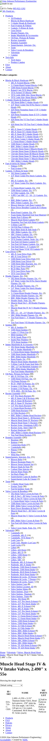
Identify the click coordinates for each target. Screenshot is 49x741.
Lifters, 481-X (17, 552)
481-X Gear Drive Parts (21, 254)
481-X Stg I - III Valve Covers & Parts (27, 496)
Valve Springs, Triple (20, 596)
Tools (13, 47)
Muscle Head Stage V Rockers (24, 423)
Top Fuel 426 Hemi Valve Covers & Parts (29, 523)
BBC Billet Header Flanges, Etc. (25, 298)
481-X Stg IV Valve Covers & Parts (26, 498)
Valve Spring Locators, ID (22, 587)
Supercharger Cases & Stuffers (24, 476)
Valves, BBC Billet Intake (22, 633)
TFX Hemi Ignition (19, 342)
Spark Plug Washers (19, 339)
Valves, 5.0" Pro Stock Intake (23, 613)
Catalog (14, 55)
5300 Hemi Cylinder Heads (23, 144)
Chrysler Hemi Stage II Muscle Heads (27, 151)
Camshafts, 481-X (19, 535)
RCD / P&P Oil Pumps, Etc (23, 384)
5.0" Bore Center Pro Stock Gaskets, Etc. (28, 183)
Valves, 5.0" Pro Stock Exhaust (24, 611)
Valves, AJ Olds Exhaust (21, 626)
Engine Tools (16, 486)
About (8, 67)
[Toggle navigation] (1, 6)
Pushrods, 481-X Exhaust (22, 562)
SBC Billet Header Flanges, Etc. (25, 315)
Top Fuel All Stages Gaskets (23, 242)
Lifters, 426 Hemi (18, 550)
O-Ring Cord (16, 225)
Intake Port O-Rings (19, 217)
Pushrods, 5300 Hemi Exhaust (24, 567)
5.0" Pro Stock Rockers (21, 406)
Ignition (8, 325)
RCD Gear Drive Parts (20, 266)
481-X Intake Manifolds (21, 349)
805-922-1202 (19, 8)
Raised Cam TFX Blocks (22, 90)
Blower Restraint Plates (21, 462)
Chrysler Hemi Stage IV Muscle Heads (28, 156)
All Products (16, 18)
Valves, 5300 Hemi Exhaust (23, 621)
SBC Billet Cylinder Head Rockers (26, 432)
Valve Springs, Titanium (21, 594)
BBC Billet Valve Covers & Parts (25, 506)
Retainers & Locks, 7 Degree (23, 579)
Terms (8, 728)
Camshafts (15, 533)
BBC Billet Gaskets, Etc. (21, 200)
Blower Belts (16, 459)
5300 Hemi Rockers (19, 410)
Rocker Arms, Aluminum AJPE (24, 425)
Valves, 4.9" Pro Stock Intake (23, 604)
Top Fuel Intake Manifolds (22, 371)
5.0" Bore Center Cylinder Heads (25, 139)
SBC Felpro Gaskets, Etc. (22, 234)
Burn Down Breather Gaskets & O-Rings (29, 207)
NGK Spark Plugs (19, 337)
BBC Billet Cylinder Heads (23, 146)
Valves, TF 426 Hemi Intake (23, 648)
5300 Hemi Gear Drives (21, 261)
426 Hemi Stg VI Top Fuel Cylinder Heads (29, 119)
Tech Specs (16, 60)
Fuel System (16, 168)
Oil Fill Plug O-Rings (20, 227)
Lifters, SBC (16, 560)
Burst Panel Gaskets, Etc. (22, 212)
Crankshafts (16, 447)
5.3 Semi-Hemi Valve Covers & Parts (27, 501)
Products (9, 16)
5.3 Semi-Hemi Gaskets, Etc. (23, 188)
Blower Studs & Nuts (20, 467)
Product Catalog (18, 62)
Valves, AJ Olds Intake (20, 628)
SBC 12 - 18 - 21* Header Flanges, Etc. (28, 313)
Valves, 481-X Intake (20, 609)
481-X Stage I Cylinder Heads (24, 129)
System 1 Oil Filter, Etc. (21, 386)
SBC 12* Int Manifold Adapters (24, 366)
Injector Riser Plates (19, 472)
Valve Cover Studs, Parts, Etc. (24, 528)
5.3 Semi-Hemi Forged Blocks (24, 85)
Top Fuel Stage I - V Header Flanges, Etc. (29, 317)
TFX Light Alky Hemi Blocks (24, 97)
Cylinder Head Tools (20, 484)
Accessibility (5, 740)
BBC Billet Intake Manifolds (23, 357)
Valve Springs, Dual (19, 591)
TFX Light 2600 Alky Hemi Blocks (26, 95)
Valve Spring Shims (19, 589)
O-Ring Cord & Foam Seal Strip (25, 364)
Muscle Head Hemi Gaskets (23, 220)
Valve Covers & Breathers (22, 50)
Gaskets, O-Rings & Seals (22, 28)
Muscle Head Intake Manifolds (24, 362)
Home (2, 652)
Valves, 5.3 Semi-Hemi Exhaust (24, 616)
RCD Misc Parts (18, 269)
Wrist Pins (15, 454)
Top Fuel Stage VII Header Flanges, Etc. (28, 322)
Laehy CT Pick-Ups (19, 332)
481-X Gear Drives (19, 256)
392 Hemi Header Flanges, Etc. (24, 278)
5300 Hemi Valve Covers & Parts (25, 503)
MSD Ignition (17, 335)
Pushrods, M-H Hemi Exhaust (24, 572)
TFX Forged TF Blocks (21, 92)
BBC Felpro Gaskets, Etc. (22, 203)
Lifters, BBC (16, 557)
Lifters (13, 547)
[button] (44, 704)
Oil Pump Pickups (19, 381)
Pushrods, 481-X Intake (21, 565)
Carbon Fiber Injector (20, 469)
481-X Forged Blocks (20, 83)
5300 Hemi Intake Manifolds (23, 354)
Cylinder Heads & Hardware (23, 23)
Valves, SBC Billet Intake (22, 643)
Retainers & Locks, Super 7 (23, 582)
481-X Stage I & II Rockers (23, 398)
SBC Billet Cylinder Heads (22, 161)
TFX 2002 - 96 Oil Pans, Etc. (23, 391)
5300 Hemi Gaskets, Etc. (21, 190)
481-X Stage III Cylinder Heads (24, 134)
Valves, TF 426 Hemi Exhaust (24, 645)
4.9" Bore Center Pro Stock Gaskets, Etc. (28, 176)
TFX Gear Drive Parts (20, 271)
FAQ (7, 65)
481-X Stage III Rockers (21, 401)
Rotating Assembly (19, 43)
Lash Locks (16, 545)
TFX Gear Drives (18, 273)
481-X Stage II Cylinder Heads (24, 132)
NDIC (25, 740)
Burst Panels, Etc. (18, 359)
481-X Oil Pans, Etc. (20, 376)
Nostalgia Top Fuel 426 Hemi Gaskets (27, 222)
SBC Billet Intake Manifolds (23, 369)
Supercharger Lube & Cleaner (24, 479)
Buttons (14, 442)
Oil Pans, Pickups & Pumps (23, 38)
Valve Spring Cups (19, 584)
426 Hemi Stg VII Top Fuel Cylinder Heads (30, 124)
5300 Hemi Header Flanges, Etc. (25, 295)
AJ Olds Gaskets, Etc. (20, 193)
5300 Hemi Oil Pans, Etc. (22, 379)
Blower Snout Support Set (22, 464)
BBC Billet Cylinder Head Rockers (26, 415)
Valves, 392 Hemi (18, 599)
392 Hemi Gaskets (19, 173)
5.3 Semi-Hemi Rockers (21, 408)
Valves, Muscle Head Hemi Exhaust (26, 635)
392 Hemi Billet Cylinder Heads (25, 102)
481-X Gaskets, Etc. (19, 181)
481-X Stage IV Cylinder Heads (25, 136)
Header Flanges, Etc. (20, 33)
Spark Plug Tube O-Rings (22, 237)
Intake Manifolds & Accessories (24, 35)
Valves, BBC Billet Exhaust (23, 631)
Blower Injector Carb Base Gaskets (26, 205)
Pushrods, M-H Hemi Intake (23, 574)
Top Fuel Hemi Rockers (21, 435)
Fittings (14, 166)
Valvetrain (15, 52)
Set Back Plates (17, 474)
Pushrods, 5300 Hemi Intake (23, 569)
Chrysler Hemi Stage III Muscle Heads (27, 154)
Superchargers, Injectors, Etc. (23, 45)
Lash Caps (15, 540)
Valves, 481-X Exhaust (21, 606)
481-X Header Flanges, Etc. (23, 286)
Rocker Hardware (18, 430)
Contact (8, 69)
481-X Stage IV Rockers (21, 403)
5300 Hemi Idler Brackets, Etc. (24, 264)
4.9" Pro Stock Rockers (21, 396)
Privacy (8, 725)
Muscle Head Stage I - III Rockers (25, 418)
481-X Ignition (17, 327)
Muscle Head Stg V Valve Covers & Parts (29, 516)
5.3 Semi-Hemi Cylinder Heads (24, 141)
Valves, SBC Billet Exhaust (23, 640)
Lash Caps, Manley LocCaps (23, 543)
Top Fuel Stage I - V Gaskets (23, 247)
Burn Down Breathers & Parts (24, 508)
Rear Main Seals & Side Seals (24, 229)
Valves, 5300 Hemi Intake (22, 623)
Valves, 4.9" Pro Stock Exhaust (24, 601)
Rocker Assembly (18, 40)
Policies (8, 723)
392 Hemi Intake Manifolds (23, 347)
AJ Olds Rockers (18, 413)
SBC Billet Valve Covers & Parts (25, 521)
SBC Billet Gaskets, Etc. (21, 232)
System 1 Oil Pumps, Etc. (22, 388)
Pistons (14, 450)
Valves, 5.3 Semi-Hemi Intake (24, 618)
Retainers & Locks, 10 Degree (24, 577)
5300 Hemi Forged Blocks (22, 88)
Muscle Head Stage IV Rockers (24, 420)
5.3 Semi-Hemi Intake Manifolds (25, 352)
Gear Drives (16, 30)
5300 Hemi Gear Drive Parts (23, 259)
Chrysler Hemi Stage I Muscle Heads (27, 149)
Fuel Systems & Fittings (21, 25)
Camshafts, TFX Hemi (20, 538)
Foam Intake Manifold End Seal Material (28, 215)
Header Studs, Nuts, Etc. (21, 300)
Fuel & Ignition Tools (20, 489)
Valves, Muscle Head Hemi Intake (25, 638)
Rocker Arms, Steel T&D (22, 428)
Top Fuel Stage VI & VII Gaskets (25, 249)
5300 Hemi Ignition (19, 330)
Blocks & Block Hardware (22, 21)
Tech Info (9, 57)
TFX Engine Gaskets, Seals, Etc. (25, 239)
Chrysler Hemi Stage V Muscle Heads (27, 158)
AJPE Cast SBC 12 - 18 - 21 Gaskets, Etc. (29, 195)
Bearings (15, 440)
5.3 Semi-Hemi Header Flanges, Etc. (26, 293)
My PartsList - (9, 11)
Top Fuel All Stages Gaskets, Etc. (25, 244)
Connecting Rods (18, 445)
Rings (13, 452)
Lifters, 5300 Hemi (19, 555)
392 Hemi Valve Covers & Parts (25, 494)
